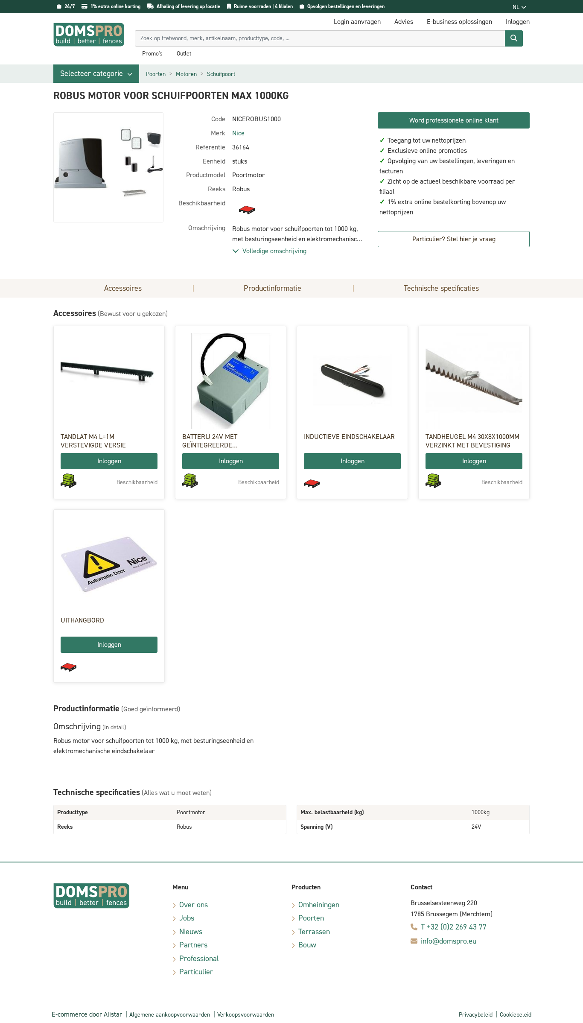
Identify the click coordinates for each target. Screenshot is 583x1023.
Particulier (196, 972)
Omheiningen (318, 905)
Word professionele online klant (453, 120)
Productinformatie (272, 288)
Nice (238, 133)
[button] (96, 73)
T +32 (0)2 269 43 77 (454, 927)
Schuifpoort (221, 74)
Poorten (156, 74)
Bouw (307, 945)
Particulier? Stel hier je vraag (454, 238)
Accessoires (123, 288)
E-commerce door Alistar (87, 1014)
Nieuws (190, 932)
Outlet (184, 54)
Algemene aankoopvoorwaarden (169, 1015)
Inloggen (109, 460)
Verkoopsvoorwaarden (245, 1015)
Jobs (186, 918)
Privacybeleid (476, 1015)
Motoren (186, 74)
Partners (193, 945)
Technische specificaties (441, 288)
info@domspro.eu (448, 941)
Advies (403, 21)
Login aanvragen (357, 21)
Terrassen (314, 932)
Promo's (152, 54)
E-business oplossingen (459, 21)
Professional (199, 958)
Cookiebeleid (515, 1015)
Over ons (193, 905)
